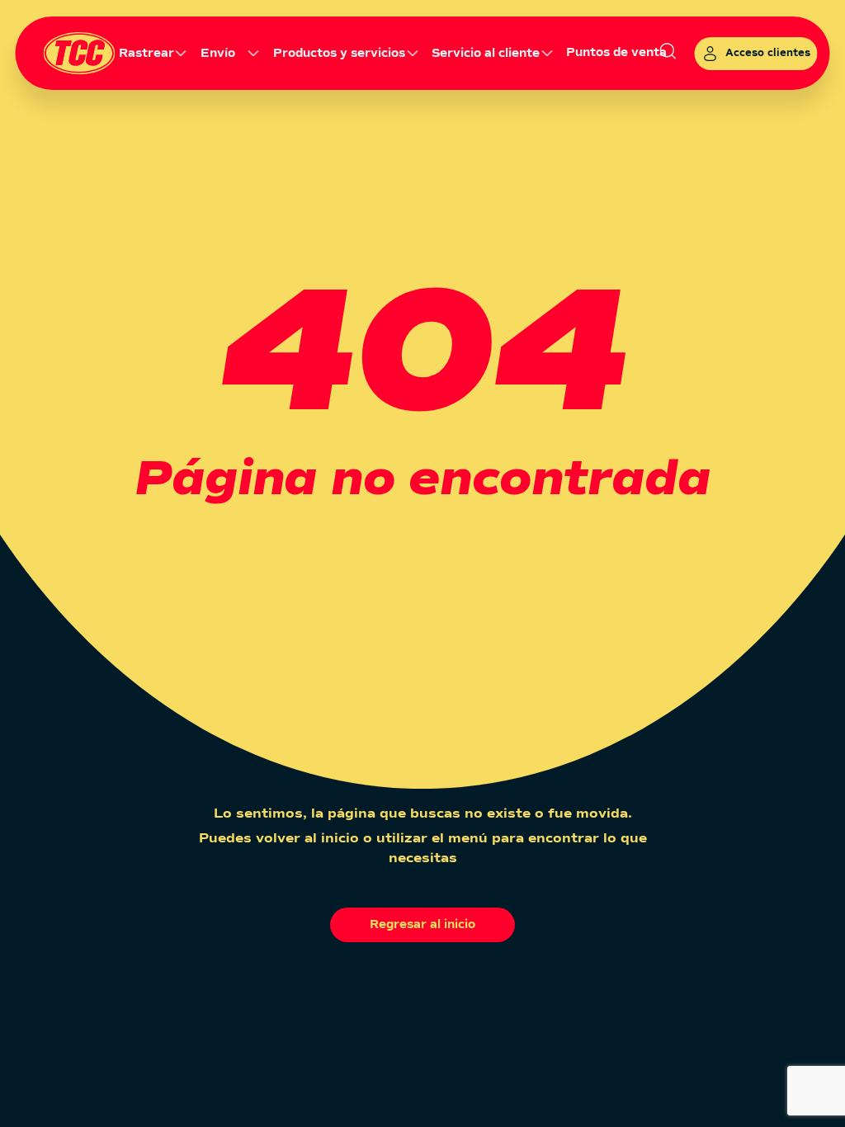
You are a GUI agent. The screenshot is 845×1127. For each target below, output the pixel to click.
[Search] (668, 53)
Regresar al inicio (422, 925)
